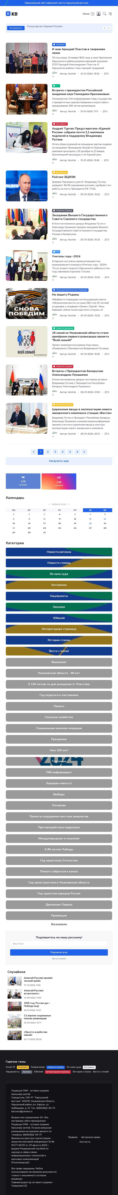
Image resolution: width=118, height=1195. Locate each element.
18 (59, 523)
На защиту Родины (65, 295)
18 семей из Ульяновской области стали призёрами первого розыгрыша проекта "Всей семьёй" (80, 336)
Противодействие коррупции (59, 827)
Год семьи (59, 761)
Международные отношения (59, 838)
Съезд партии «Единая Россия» (45, 26)
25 (59, 528)
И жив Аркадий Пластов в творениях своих (78, 51)
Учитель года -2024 (66, 256)
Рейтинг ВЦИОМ (63, 177)
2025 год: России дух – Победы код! (37, 1005)
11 (60, 519)
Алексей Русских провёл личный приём (38, 979)
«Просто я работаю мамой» (35, 1034)
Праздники (59, 739)
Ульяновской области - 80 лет (59, 673)
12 (75, 519)
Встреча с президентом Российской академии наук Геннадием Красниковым (80, 92)
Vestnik (72, 73)
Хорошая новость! (59, 783)
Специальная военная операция (59, 728)
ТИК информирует (59, 772)
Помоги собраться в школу (59, 871)
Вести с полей (59, 651)
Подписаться (59, 952)
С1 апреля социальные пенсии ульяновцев (37, 1017)
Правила (72, 1137)
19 (75, 523)
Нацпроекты (59, 596)
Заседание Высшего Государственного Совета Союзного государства (79, 217)
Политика (23, 1067)
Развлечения (38, 1067)
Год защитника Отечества (59, 860)
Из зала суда (59, 574)
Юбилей (59, 618)
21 (105, 523)
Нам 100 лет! (59, 750)
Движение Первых (59, 905)
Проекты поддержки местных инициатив (59, 816)
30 (29, 532)
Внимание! (59, 662)
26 (75, 528)
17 (44, 523)
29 (13, 532)
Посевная (59, 805)
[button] (104, 14)
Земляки (59, 607)
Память (59, 706)
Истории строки (59, 640)
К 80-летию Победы (59, 849)
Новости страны (59, 563)
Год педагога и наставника (59, 695)
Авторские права (90, 1137)
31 (44, 532)
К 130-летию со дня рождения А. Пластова (59, 684)
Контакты (84, 1141)
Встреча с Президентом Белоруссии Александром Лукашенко (77, 373)
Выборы (59, 794)
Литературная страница (59, 629)
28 (105, 528)
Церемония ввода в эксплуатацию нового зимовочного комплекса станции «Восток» (82, 411)
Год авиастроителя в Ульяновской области (59, 883)
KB (14, 14)
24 (44, 528)
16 (29, 523)
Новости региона (59, 552)
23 (29, 528)
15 (14, 523)
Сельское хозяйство (59, 717)
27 (90, 528)
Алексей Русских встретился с (33, 992)
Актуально (59, 585)
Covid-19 (10, 1067)
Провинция (59, 916)
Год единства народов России (59, 893)
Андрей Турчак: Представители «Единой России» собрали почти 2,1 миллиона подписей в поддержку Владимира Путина (81, 134)
